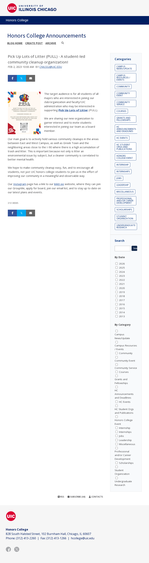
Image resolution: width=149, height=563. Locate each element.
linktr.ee (59, 184)
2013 (122, 316)
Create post (34, 43)
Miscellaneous (125, 191)
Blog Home (15, 43)
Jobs (119, 178)
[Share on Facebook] (12, 78)
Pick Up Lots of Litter (73, 110)
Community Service (123, 103)
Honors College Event (124, 157)
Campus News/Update (124, 67)
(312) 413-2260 (26, 538)
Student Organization (124, 217)
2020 (122, 288)
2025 (122, 267)
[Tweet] (21, 78)
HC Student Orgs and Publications (124, 147)
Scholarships (124, 209)
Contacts (97, 496)
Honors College (17, 20)
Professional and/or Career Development (124, 200)
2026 (122, 263)
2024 (122, 271)
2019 (122, 292)
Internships (123, 171)
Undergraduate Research (125, 226)
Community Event (123, 94)
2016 (122, 304)
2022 (122, 280)
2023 (122, 275)
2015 (122, 308)
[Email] (30, 78)
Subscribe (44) (77, 496)
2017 (122, 300)
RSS (62, 496)
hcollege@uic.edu (82, 538)
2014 (122, 312)
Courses (121, 111)
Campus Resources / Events (123, 77)
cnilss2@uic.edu (50, 67)
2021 (122, 284)
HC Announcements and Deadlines (126, 129)
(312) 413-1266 (56, 538)
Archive (50, 43)
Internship (122, 164)
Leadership (122, 185)
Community (123, 86)
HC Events (122, 137)
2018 (122, 296)
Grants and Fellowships (123, 119)
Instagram (19, 184)
